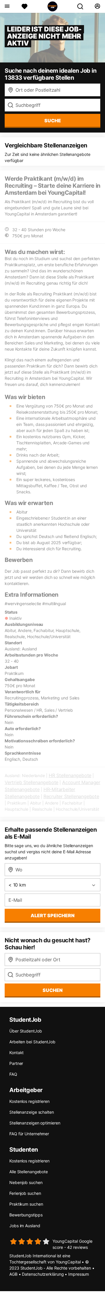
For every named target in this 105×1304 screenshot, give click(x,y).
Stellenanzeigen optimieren (34, 1122)
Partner (16, 1063)
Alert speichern (53, 915)
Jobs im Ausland (24, 1225)
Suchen (53, 990)
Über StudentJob (25, 1030)
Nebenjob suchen (26, 1182)
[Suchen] (82, 6)
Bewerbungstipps (26, 1214)
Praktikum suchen (26, 1204)
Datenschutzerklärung (43, 1274)
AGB (13, 1274)
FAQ (13, 1074)
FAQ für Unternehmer (29, 1133)
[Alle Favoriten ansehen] (24, 6)
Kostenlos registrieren (29, 1101)
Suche (52, 120)
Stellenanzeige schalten (31, 1112)
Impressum (78, 1274)
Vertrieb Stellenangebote (31, 782)
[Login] (97, 6)
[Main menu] (7, 6)
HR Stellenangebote (70, 775)
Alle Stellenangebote (28, 1171)
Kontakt (16, 1052)
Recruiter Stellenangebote (71, 796)
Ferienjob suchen (25, 1193)
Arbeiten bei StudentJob (32, 1041)
